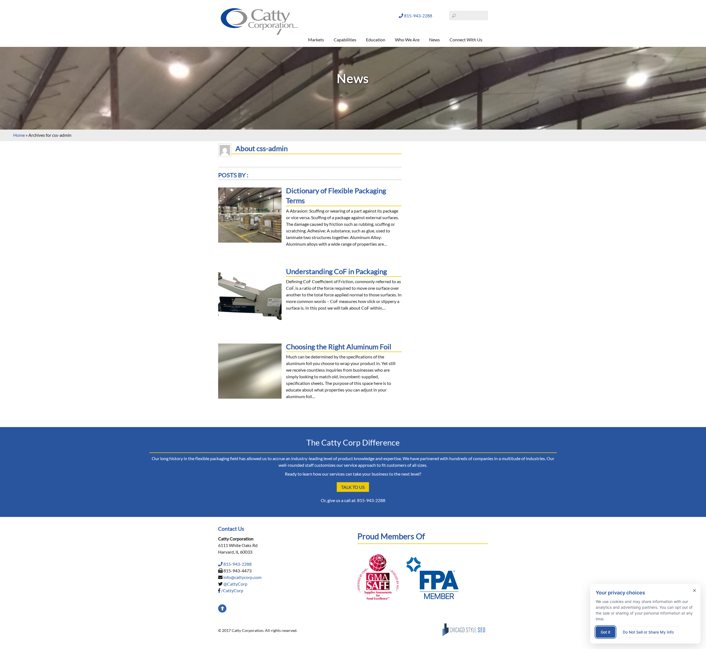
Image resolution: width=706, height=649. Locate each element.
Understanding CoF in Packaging (336, 271)
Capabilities (345, 39)
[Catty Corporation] (259, 34)
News (434, 39)
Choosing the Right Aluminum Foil (338, 346)
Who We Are (407, 39)
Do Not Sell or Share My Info (648, 632)
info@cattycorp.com (242, 577)
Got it (605, 632)
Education (375, 39)
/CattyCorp (232, 590)
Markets (316, 39)
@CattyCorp (235, 583)
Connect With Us (466, 39)
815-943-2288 (417, 15)
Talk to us (353, 487)
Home (19, 135)
